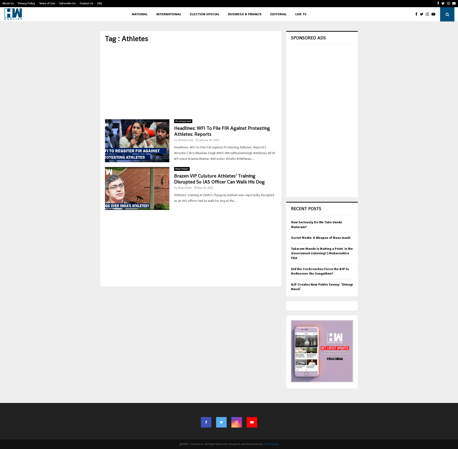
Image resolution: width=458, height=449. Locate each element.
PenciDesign (271, 444)
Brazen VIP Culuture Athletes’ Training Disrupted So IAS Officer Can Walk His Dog (219, 179)
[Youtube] (435, 14)
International (168, 14)
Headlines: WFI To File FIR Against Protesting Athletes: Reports (222, 131)
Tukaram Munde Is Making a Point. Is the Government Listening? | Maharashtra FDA (322, 253)
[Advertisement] (191, 81)
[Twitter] (423, 14)
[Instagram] (429, 14)
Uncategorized (183, 121)
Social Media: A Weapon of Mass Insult (320, 238)
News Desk (185, 188)
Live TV (300, 14)
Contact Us (86, 3)
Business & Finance (245, 14)
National (140, 14)
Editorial (278, 14)
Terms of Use (47, 3)
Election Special (204, 14)
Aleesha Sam (185, 140)
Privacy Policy (26, 3)
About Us (8, 3)
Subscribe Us (67, 3)
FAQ (99, 3)
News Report (181, 168)
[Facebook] (417, 14)
